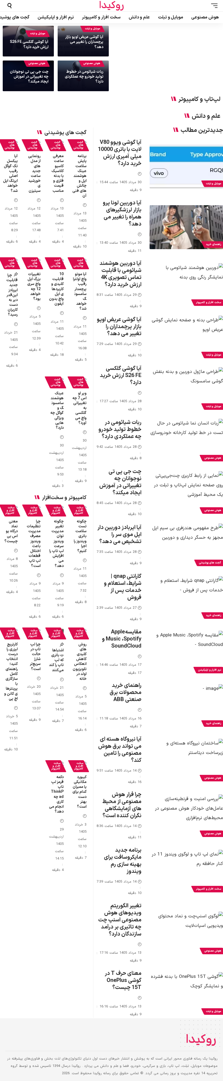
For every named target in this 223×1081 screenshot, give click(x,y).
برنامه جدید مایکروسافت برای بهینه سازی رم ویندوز (122, 861)
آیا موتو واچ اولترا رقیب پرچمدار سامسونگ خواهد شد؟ (79, 291)
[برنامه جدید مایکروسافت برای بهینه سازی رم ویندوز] (186, 872)
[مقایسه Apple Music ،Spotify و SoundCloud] (186, 653)
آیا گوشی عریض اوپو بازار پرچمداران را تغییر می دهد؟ (84, 42)
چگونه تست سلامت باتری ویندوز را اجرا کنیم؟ (80, 536)
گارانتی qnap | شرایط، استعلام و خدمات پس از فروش (122, 587)
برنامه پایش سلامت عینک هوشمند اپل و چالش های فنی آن (79, 176)
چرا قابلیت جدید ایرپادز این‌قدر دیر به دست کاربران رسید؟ (12, 295)
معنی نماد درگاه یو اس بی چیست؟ (11, 531)
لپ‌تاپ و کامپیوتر (199, 100)
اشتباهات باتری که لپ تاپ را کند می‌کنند (56, 660)
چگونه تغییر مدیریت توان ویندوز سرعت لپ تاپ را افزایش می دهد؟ (56, 544)
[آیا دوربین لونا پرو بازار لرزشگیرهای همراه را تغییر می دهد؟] (186, 227)
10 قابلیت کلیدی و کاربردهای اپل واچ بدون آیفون (56, 289)
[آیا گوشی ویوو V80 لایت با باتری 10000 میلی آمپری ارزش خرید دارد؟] (186, 166)
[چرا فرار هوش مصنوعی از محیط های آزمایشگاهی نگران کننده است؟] (186, 816)
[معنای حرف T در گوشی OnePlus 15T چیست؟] (186, 994)
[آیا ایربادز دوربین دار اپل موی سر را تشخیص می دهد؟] (186, 546)
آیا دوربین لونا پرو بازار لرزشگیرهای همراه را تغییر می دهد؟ (122, 213)
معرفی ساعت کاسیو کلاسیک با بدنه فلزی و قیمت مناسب (57, 173)
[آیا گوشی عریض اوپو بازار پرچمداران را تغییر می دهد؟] (186, 338)
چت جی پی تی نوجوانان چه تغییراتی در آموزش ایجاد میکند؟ (29, 76)
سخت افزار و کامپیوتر (78, 510)
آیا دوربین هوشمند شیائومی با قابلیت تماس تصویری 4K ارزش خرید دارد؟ (120, 274)
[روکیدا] (111, 5)
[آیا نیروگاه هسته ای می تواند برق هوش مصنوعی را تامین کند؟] (186, 761)
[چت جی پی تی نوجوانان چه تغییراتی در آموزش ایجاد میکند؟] (186, 493)
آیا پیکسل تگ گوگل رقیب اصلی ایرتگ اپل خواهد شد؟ (10, 173)
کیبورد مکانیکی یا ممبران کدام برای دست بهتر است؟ (79, 792)
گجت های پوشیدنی (78, 145)
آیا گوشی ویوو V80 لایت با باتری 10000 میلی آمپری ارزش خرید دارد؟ (119, 153)
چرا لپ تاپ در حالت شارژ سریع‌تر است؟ (35, 657)
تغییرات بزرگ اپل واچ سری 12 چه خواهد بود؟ (34, 286)
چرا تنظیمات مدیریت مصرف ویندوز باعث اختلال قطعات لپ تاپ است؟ (34, 544)
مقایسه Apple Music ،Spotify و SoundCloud (121, 639)
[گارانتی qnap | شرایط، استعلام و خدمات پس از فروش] (186, 598)
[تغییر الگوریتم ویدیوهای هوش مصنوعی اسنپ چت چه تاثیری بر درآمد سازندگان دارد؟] (186, 934)
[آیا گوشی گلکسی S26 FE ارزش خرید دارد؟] (186, 389)
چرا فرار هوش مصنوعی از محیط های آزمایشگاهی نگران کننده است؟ (121, 805)
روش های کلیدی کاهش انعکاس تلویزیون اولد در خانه (79, 662)
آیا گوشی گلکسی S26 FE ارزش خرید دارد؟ (29, 44)
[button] (213, 6)
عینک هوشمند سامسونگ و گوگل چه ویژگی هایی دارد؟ (57, 411)
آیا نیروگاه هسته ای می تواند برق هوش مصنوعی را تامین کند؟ (119, 750)
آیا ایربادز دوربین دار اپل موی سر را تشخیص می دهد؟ (119, 535)
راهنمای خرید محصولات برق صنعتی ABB (125, 692)
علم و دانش (206, 116)
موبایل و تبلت (92, 29)
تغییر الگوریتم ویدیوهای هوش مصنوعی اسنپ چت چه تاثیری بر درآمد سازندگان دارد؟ (119, 920)
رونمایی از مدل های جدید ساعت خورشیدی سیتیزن (34, 173)
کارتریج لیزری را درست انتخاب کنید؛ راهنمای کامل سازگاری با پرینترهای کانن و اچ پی (11, 672)
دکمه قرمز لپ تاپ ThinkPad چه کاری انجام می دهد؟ (56, 794)
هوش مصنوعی (91, 63)
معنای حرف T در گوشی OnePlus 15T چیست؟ (123, 980)
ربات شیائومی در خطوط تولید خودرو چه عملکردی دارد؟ (84, 76)
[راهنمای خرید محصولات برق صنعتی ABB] (186, 706)
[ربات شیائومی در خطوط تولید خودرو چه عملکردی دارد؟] (186, 441)
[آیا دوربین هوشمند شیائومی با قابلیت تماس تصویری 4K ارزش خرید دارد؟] (186, 285)
